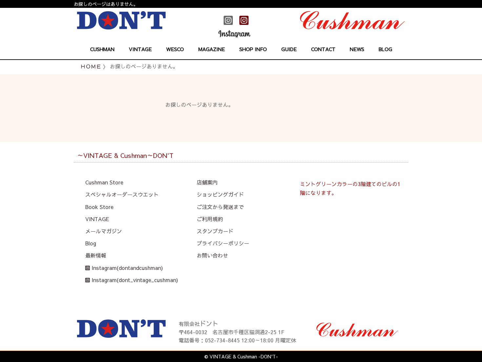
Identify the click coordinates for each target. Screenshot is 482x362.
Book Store (99, 206)
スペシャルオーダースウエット (122, 194)
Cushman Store (104, 182)
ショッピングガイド (220, 194)
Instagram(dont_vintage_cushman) (134, 279)
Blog (90, 243)
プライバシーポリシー (223, 243)
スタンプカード (215, 231)
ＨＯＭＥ (90, 66)
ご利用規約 (210, 218)
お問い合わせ (212, 255)
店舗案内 (207, 182)
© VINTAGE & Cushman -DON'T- (241, 356)
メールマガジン (103, 231)
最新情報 (95, 255)
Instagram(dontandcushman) (126, 267)
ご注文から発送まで (220, 206)
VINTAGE (97, 218)
